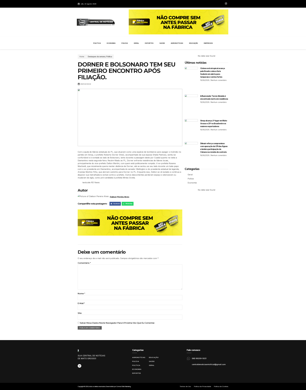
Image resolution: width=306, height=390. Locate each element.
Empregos (208, 43)
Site (80, 313)
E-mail (81, 303)
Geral (136, 43)
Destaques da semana (96, 57)
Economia (111, 43)
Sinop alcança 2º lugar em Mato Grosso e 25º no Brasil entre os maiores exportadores (213, 123)
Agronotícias (177, 43)
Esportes (149, 43)
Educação (193, 43)
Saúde (162, 43)
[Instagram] (79, 366)
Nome (81, 293)
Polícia (124, 43)
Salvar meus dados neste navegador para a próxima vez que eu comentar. (117, 323)
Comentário (84, 263)
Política (97, 43)
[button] (115, 204)
